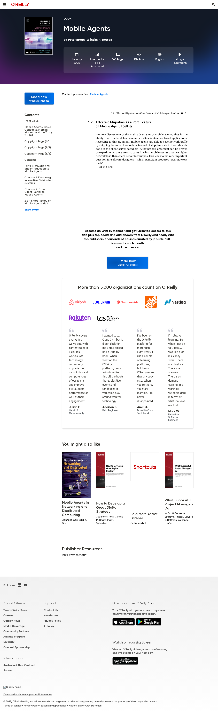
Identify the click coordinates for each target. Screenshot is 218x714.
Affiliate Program (14, 636)
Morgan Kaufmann (180, 61)
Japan (7, 670)
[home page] (20, 4)
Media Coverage (14, 626)
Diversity (8, 642)
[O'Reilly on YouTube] (25, 585)
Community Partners (16, 631)
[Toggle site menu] (4, 4)
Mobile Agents (99, 94)
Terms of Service (12, 705)
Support (50, 603)
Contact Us (51, 610)
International (13, 658)
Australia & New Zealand (19, 665)
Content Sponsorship (16, 647)
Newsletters (51, 615)
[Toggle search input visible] (213, 4)
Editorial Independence (53, 705)
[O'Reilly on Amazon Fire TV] (125, 664)
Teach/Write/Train (15, 610)
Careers (8, 615)
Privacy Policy (52, 620)
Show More (32, 209)
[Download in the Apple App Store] (123, 624)
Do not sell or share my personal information (27, 694)
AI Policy (49, 626)
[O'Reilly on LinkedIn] (19, 585)
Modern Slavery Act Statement (85, 705)
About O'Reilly (14, 603)
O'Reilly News (11, 620)
